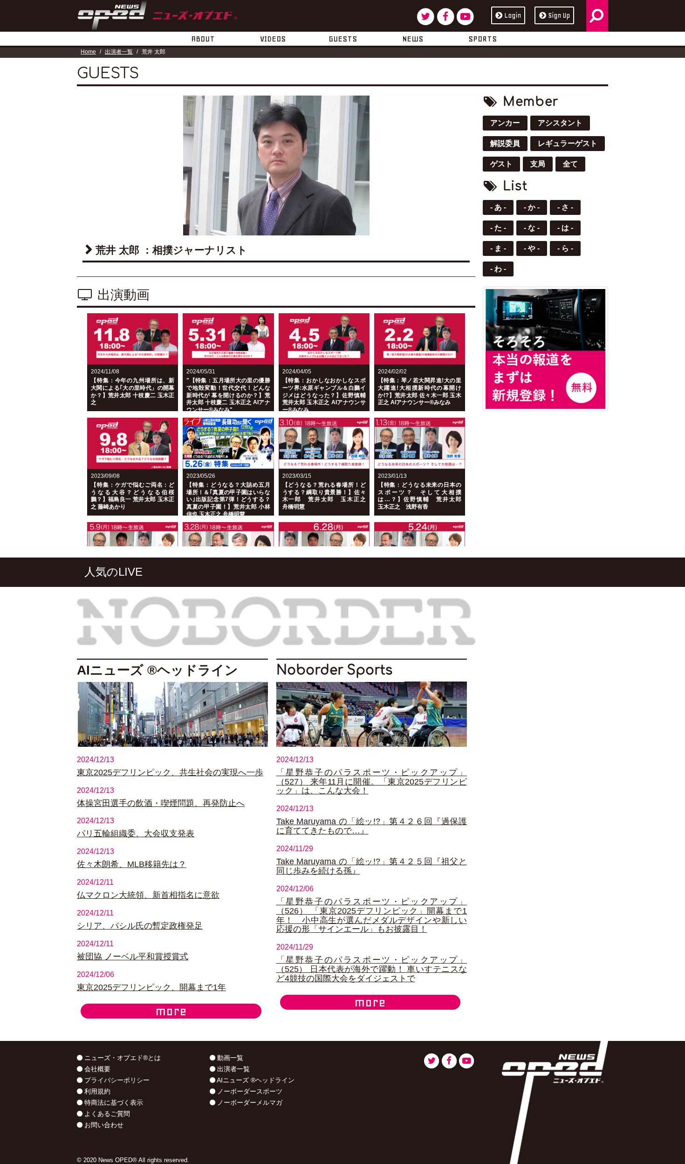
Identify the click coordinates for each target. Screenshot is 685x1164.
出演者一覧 (119, 51)
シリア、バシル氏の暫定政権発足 (140, 925)
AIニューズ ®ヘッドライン (255, 1080)
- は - (565, 228)
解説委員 (505, 143)
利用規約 (96, 1091)
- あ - (498, 207)
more (171, 1011)
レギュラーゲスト (567, 143)
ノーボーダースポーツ (248, 1091)
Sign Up (559, 15)
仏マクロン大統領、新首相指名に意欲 (148, 895)
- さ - (565, 207)
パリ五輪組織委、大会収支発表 (135, 833)
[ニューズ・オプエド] (157, 13)
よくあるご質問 (106, 1113)
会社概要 (96, 1069)
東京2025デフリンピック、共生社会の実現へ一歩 (170, 772)
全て (570, 164)
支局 (537, 164)
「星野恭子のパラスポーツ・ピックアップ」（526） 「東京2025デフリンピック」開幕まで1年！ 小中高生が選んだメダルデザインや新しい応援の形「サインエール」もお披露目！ (371, 915)
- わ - (498, 269)
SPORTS (482, 39)
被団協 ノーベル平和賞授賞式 (132, 956)
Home (88, 51)
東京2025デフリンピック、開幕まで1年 (151, 987)
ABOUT (203, 39)
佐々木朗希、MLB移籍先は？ (131, 864)
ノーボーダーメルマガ (248, 1102)
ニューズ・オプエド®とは (121, 1057)
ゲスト (501, 164)
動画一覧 (229, 1057)
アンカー (505, 123)
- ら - (565, 248)
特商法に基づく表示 (112, 1102)
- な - (532, 228)
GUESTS (343, 39)
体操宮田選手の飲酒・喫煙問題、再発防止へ (161, 803)
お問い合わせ (102, 1125)
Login (512, 15)
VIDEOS (273, 39)
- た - (498, 228)
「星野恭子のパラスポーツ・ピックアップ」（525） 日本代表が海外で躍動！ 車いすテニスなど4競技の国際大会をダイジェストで (371, 969)
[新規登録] (545, 348)
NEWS (412, 39)
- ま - (498, 248)
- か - (532, 207)
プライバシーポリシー (116, 1080)
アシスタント (560, 123)
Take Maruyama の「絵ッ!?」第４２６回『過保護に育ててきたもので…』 (371, 826)
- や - (532, 248)
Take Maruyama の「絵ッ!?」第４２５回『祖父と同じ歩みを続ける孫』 (371, 866)
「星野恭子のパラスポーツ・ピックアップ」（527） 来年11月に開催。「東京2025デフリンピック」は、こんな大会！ (371, 782)
